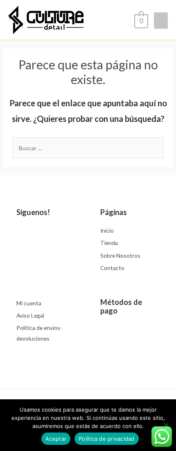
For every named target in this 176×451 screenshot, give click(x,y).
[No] (166, 425)
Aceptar (55, 438)
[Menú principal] (161, 20)
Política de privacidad (107, 438)
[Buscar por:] (88, 147)
